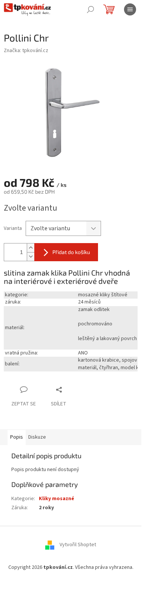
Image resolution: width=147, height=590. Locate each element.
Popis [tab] (16, 437)
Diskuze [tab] (37, 437)
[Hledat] (90, 9)
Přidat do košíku (71, 252)
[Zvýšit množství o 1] (30, 247)
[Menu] (130, 9)
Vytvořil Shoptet (78, 545)
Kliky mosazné (56, 498)
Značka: (26, 50)
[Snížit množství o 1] (30, 256)
